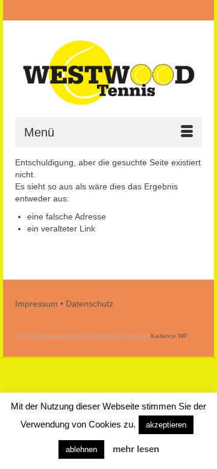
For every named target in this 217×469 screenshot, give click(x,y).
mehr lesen (136, 449)
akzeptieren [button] (166, 424)
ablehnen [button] (81, 449)
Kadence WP (169, 336)
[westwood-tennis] (108, 73)
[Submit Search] (48, 10)
